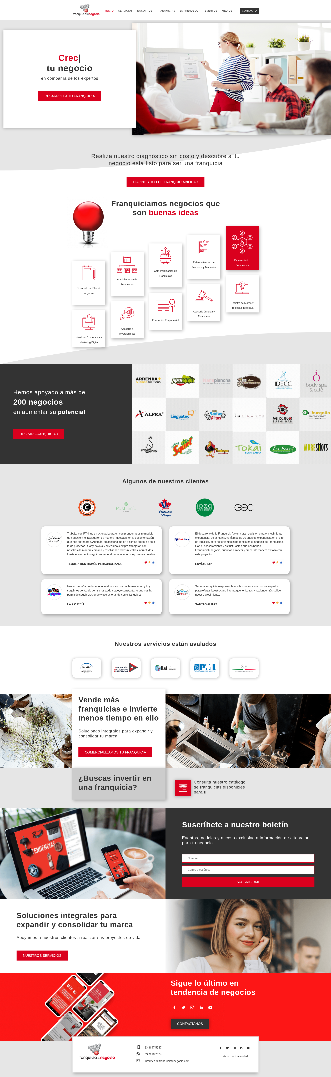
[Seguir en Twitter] (183, 1007)
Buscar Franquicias (39, 434)
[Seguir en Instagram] (192, 1007)
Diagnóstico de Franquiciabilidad (165, 182)
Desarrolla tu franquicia (70, 96)
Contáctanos (190, 1024)
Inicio (109, 10)
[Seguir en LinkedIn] (201, 1007)
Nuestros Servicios (42, 955)
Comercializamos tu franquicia (115, 752)
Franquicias (166, 10)
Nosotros (144, 10)
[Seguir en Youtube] (210, 1007)
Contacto (249, 10)
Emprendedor (190, 10)
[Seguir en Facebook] (174, 1007)
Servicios (125, 10)
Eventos (211, 10)
